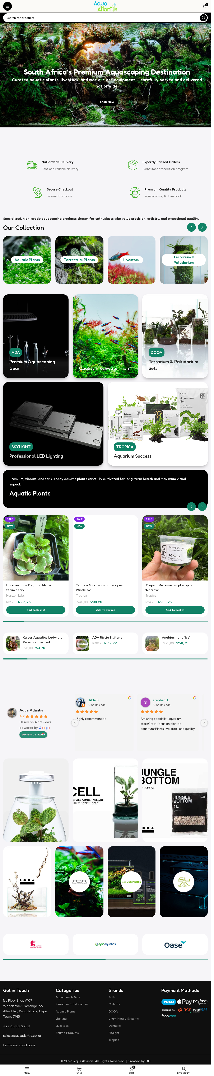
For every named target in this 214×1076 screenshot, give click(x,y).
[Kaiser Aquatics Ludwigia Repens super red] (13, 643)
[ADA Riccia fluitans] (82, 643)
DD (147, 1061)
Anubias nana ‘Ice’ (176, 637)
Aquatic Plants (27, 259)
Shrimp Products (67, 1033)
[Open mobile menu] (7, 6)
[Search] (203, 17)
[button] (191, 227)
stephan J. (161, 700)
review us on (31, 734)
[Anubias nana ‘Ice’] (152, 643)
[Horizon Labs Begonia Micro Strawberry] (36, 548)
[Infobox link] (52, 165)
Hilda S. (93, 700)
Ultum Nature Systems (124, 1018)
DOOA (113, 1011)
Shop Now (107, 102)
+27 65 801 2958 (16, 1026)
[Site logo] (105, 6)
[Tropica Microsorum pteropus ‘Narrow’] (175, 548)
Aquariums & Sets (68, 997)
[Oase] (175, 944)
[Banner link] (36, 336)
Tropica (81, 595)
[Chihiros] (36, 944)
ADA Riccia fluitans (107, 637)
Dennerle (115, 1026)
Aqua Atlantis (31, 710)
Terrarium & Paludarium (72, 1004)
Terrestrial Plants (79, 259)
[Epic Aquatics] (105, 944)
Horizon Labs (15, 595)
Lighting (61, 1018)
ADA (112, 997)
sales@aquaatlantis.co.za (22, 1036)
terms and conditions (19, 1045)
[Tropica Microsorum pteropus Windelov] (105, 548)
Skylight (114, 1033)
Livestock (131, 259)
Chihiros (114, 1004)
